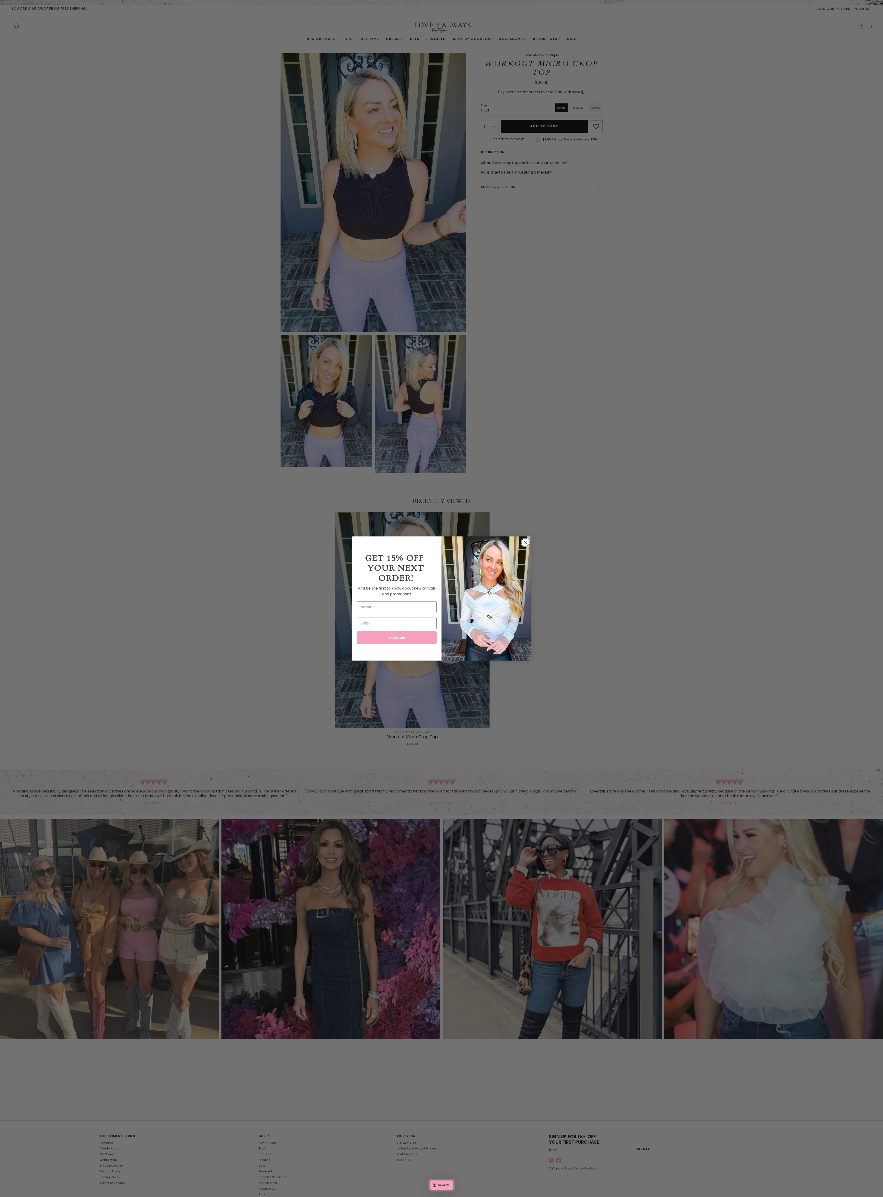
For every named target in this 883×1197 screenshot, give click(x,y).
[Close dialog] (525, 542)
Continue (396, 637)
